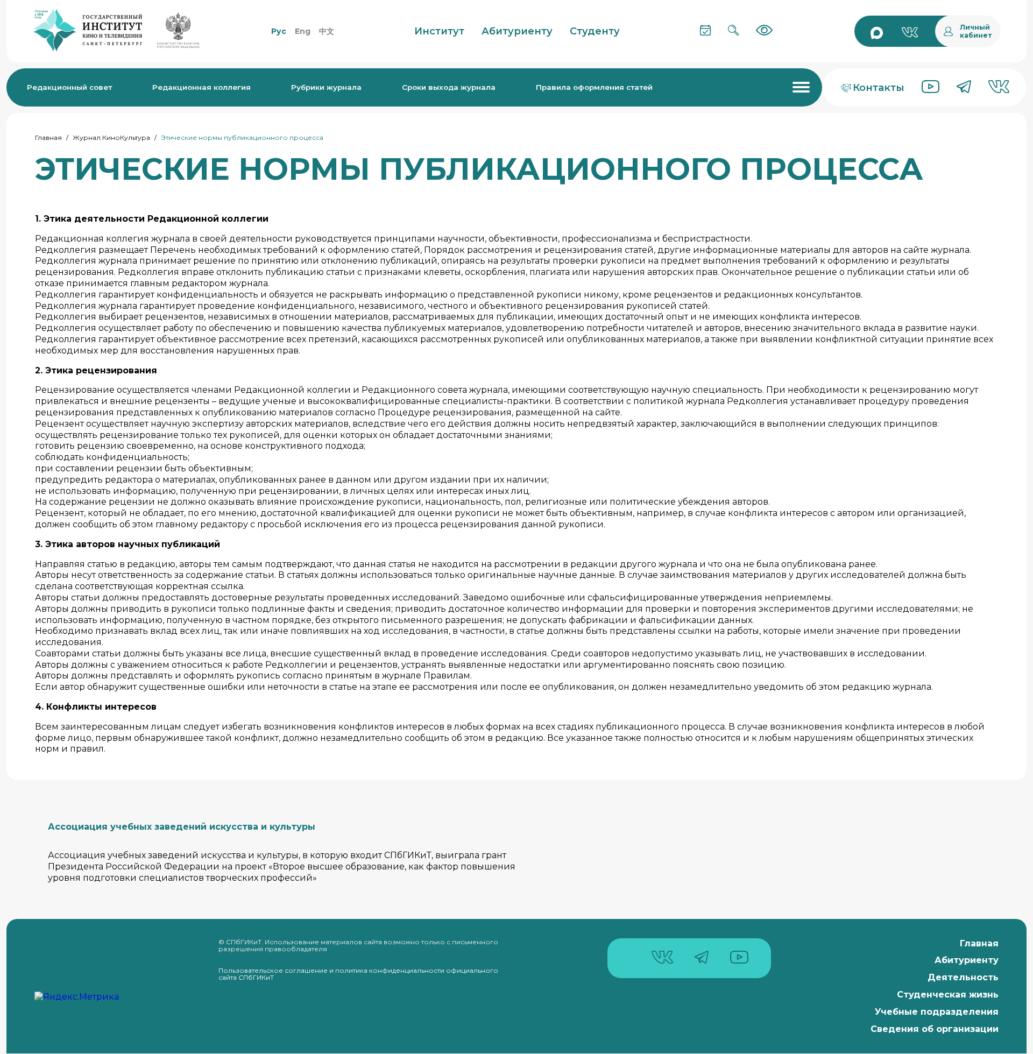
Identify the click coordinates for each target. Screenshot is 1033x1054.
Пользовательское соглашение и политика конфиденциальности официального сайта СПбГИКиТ (358, 974)
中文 (326, 31)
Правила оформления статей (594, 87)
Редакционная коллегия (201, 87)
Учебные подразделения (937, 1012)
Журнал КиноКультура (111, 137)
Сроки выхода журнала (449, 87)
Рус (278, 31)
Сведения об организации (935, 1029)
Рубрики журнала (326, 87)
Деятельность (963, 977)
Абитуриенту (967, 960)
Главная (48, 137)
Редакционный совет (69, 87)
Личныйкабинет (976, 31)
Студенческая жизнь (948, 994)
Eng (302, 31)
